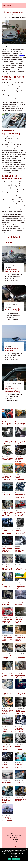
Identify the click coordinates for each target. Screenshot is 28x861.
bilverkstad (21, 55)
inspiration (23, 17)
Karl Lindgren (17, 383)
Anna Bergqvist (15, 17)
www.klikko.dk (15, 842)
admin (15, 265)
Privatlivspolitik (16, 858)
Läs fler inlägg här (14, 237)
